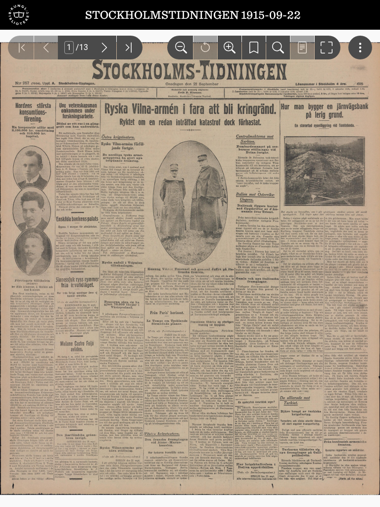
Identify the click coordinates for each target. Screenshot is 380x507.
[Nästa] (104, 47)
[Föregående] (46, 47)
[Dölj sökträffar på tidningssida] (302, 47)
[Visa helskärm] (327, 47)
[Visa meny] (360, 47)
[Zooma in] (229, 47)
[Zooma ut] (180, 47)
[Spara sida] (254, 47)
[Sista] (129, 47)
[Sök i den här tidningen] (278, 47)
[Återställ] (205, 47)
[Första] (21, 47)
